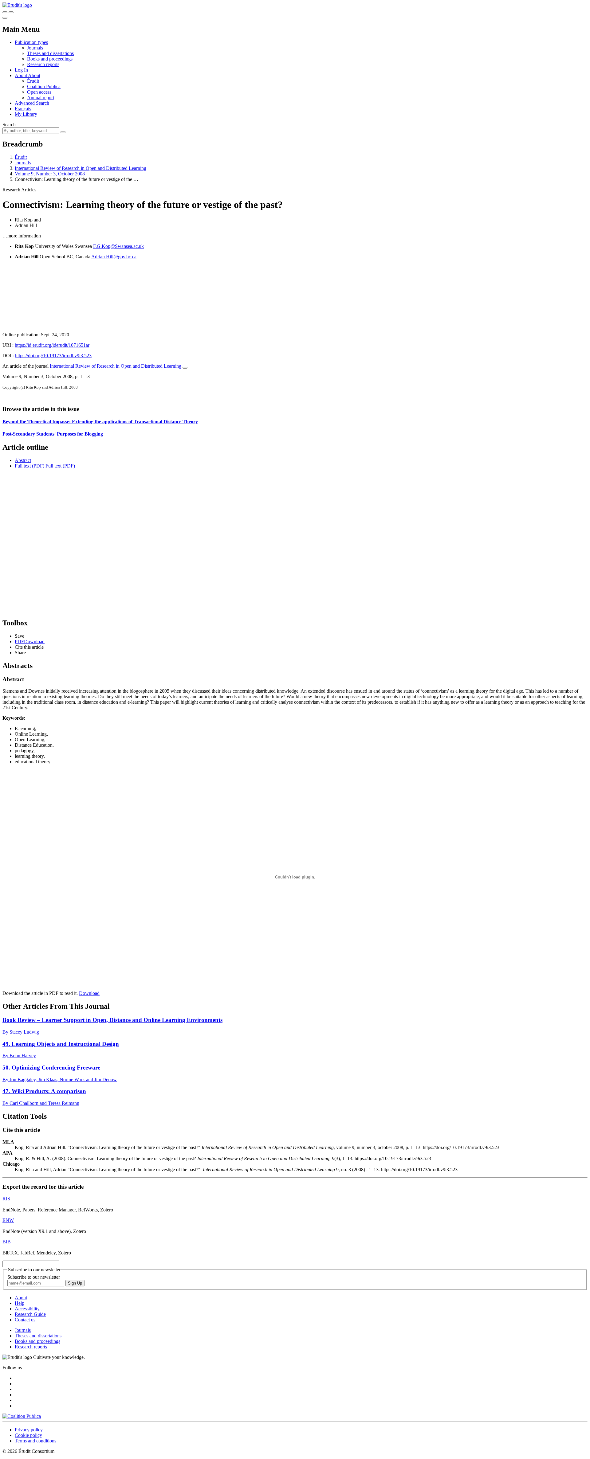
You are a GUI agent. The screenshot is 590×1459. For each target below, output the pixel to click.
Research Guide (30, 1314)
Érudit (33, 81)
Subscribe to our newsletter (33, 1277)
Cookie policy (28, 1435)
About (34, 75)
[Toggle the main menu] (4, 18)
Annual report (40, 97)
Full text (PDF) (29, 465)
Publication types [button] (31, 42)
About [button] (21, 75)
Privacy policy (29, 1429)
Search (9, 124)
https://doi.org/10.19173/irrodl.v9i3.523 (53, 355)
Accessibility (27, 1308)
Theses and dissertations (50, 53)
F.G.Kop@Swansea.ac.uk (118, 246)
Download (89, 993)
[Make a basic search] (4, 12)
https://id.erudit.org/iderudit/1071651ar (52, 345)
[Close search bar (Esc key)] (11, 12)
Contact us (25, 1319)
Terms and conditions (35, 1440)
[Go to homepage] (17, 5)
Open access (39, 92)
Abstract (23, 460)
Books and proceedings (50, 58)
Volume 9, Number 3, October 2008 (50, 173)
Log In (21, 69)
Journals (35, 47)
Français (23, 108)
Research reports (43, 64)
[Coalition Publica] (21, 1416)
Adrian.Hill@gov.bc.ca (113, 256)
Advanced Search (32, 103)
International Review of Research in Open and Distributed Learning (80, 168)
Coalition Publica (44, 86)
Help (19, 1303)
